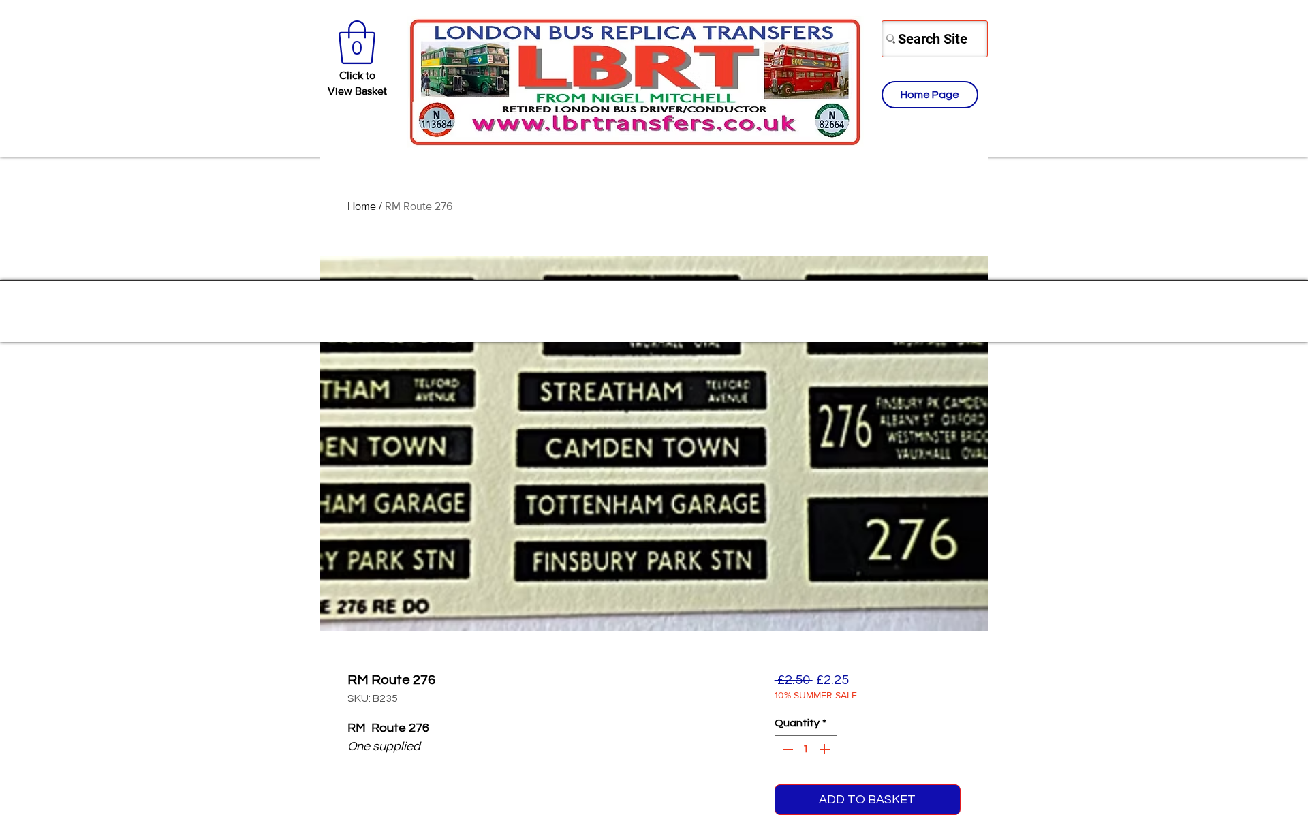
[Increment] (825, 749)
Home (361, 206)
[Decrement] (786, 749)
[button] (357, 42)
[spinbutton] (806, 749)
